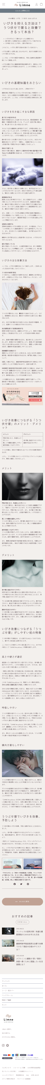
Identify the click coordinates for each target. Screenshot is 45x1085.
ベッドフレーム (7, 995)
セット (4, 1005)
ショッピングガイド (8, 1075)
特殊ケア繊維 (6, 1000)
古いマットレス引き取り (9, 1071)
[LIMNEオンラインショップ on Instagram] (3, 1045)
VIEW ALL (22, 922)
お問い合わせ (35, 1075)
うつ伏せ (24, 18)
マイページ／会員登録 (23, 1079)
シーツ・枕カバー (8, 991)
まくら (4, 986)
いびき (18, 18)
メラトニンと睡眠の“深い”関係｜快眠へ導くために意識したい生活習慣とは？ (29, 962)
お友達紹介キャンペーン (26, 1071)
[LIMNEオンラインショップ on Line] (7, 1045)
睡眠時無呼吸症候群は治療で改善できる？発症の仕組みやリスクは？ (29, 947)
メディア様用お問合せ (8, 1079)
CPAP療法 (11, 18)
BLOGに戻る (24, 901)
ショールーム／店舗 (19, 1068)
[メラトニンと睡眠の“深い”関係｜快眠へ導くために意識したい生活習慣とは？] (8, 958)
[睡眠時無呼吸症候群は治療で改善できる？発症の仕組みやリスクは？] (8, 943)
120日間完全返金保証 (33, 1068)
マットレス (6, 981)
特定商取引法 (20, 1075)
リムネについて (6, 1068)
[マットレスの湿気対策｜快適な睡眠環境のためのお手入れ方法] (8, 931)
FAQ (27, 1075)
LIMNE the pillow (13, 682)
